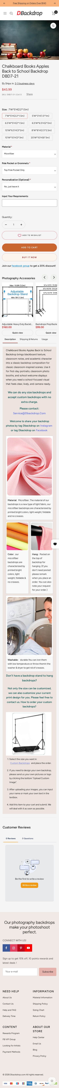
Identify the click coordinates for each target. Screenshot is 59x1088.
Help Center (38, 1037)
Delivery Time (9, 1016)
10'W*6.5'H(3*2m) (14, 130)
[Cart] (53, 13)
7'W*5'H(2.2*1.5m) (14, 115)
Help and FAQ (9, 1010)
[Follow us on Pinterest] (21, 948)
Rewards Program (11, 1033)
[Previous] (5, 55)
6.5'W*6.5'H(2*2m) (42, 123)
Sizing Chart (38, 1010)
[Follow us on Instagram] (13, 948)
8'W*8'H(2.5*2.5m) (42, 130)
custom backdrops (20, 763)
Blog (35, 1049)
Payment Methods (11, 1052)
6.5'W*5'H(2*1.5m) (14, 123)
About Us (7, 997)
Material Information (42, 997)
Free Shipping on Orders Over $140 (29, 3)
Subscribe (47, 971)
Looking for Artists (11, 1045)
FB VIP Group (9, 1039)
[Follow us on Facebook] (6, 948)
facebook (41, 430)
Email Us (37, 1043)
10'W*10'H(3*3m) (14, 137)
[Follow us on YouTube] (28, 948)
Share (29, 94)
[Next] (54, 55)
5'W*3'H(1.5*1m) (40, 115)
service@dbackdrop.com (29, 413)
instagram (46, 425)
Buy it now (29, 257)
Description (10, 339)
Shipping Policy (40, 1004)
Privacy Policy (39, 1056)
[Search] (11, 13)
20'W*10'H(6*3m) (40, 137)
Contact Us (8, 1004)
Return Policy (39, 1016)
